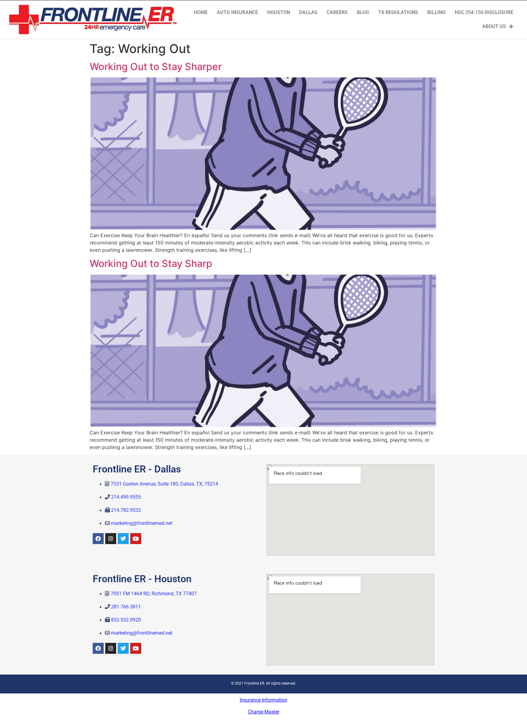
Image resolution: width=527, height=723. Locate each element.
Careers (337, 12)
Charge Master (263, 712)
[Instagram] (110, 538)
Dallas (308, 12)
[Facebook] (98, 538)
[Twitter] (123, 538)
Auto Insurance (237, 12)
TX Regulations (398, 12)
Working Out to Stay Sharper (156, 67)
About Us (494, 26)
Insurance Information (263, 700)
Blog (363, 12)
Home (201, 12)
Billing (436, 12)
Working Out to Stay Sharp (151, 263)
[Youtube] (135, 538)
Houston (278, 12)
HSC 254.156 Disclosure (484, 12)
